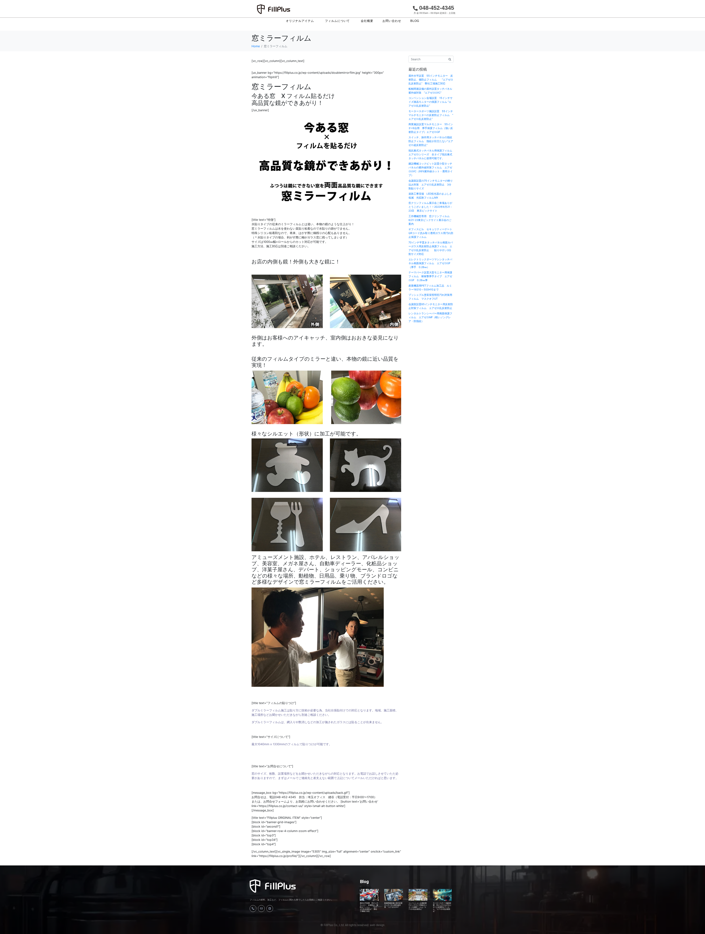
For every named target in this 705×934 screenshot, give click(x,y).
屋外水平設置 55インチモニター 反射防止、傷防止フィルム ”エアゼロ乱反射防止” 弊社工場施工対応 (430, 79)
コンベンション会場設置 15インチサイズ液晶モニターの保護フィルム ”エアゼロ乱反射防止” (430, 101)
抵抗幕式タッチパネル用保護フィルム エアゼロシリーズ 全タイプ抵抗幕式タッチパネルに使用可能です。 (431, 154)
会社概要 (367, 20)
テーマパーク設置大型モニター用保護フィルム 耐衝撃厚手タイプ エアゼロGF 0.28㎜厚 (430, 276)
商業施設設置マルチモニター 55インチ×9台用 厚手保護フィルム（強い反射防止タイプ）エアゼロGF (430, 128)
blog (414, 20)
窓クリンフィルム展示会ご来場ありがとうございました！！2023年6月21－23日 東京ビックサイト (430, 206)
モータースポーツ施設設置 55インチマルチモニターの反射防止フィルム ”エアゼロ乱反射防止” (430, 115)
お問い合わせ (391, 20)
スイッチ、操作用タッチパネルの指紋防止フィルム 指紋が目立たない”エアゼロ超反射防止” (430, 141)
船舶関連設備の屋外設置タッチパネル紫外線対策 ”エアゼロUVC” (393, 905)
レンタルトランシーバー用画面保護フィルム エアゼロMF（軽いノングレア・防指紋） (430, 317)
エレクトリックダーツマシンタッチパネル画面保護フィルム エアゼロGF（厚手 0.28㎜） (430, 263)
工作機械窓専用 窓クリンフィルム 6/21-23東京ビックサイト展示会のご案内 (430, 220)
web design (377, 925)
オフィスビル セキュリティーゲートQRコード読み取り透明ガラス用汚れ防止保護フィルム (430, 233)
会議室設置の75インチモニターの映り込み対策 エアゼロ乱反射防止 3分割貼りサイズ (430, 184)
